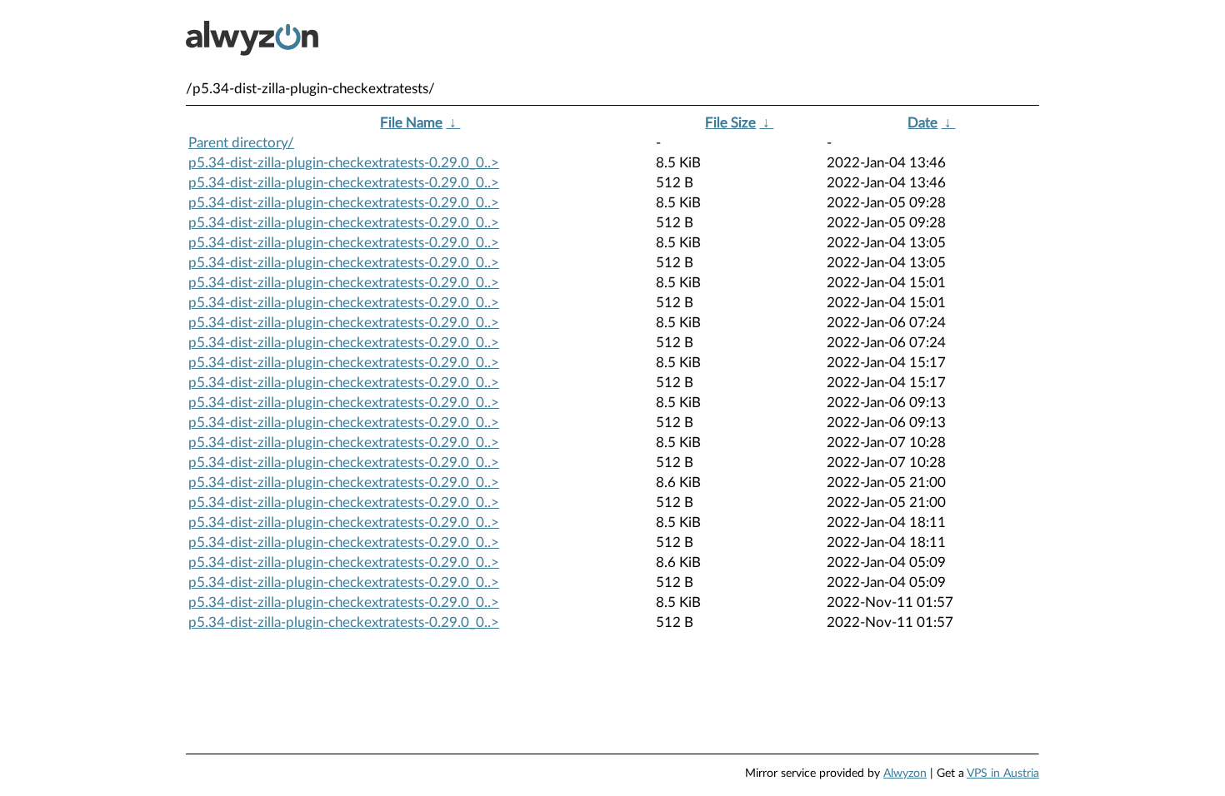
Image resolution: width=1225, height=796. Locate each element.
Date (923, 123)
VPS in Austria (1003, 773)
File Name (411, 123)
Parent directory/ (241, 143)
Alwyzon (905, 773)
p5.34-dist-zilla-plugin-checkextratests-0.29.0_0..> (343, 163)
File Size (730, 123)
